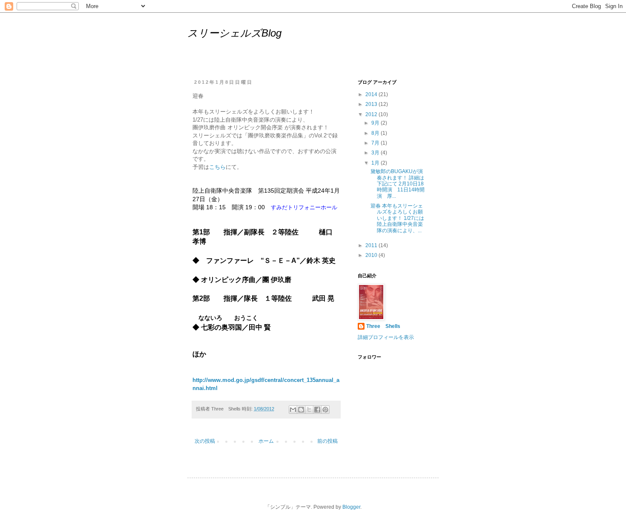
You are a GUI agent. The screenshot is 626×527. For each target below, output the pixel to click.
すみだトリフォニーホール (304, 207)
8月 (376, 133)
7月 (376, 143)
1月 (376, 163)
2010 (372, 255)
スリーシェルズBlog (234, 33)
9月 (376, 123)
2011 (372, 245)
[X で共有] (309, 409)
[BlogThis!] (301, 409)
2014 (372, 94)
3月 (376, 153)
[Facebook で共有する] (317, 409)
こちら (217, 167)
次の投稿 (205, 441)
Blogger (351, 507)
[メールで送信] (293, 409)
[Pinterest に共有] (325, 409)
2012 (372, 114)
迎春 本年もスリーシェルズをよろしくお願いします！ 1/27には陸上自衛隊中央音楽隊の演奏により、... (397, 218)
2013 (372, 104)
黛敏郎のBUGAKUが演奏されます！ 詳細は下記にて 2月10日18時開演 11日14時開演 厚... (397, 183)
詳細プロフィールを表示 (386, 337)
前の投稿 (327, 441)
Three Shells (383, 326)
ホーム (266, 441)
